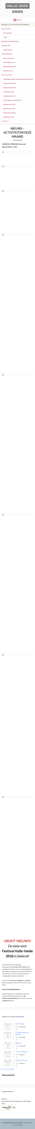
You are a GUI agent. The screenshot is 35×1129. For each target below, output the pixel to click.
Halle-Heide (17, 6)
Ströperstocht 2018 (9, 87)
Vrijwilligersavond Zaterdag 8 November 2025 (18, 79)
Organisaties (6, 54)
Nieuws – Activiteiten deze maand (15, 24)
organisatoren (6, 1000)
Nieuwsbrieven (8, 50)
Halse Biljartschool (9, 62)
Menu (19, 20)
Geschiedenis (7, 33)
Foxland (19, 1125)
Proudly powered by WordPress (13, 1122)
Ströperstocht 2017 (9, 104)
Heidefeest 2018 (8, 92)
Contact (5, 121)
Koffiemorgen (20, 1024)
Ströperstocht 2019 (9, 83)
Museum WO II (8, 71)
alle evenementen (8, 1069)
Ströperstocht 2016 (9, 113)
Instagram (20, 980)
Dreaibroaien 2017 (9, 96)
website (27, 980)
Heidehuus (5, 45)
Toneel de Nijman (21, 1052)
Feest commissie (8, 58)
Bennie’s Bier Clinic (9, 108)
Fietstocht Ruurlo (21, 1060)
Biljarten (18, 1043)
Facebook (12, 980)
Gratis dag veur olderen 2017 (12, 100)
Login (5, 37)
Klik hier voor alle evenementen (13, 1016)
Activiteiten (6, 75)
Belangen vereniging (10, 41)
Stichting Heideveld (9, 66)
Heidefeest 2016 (8, 117)
